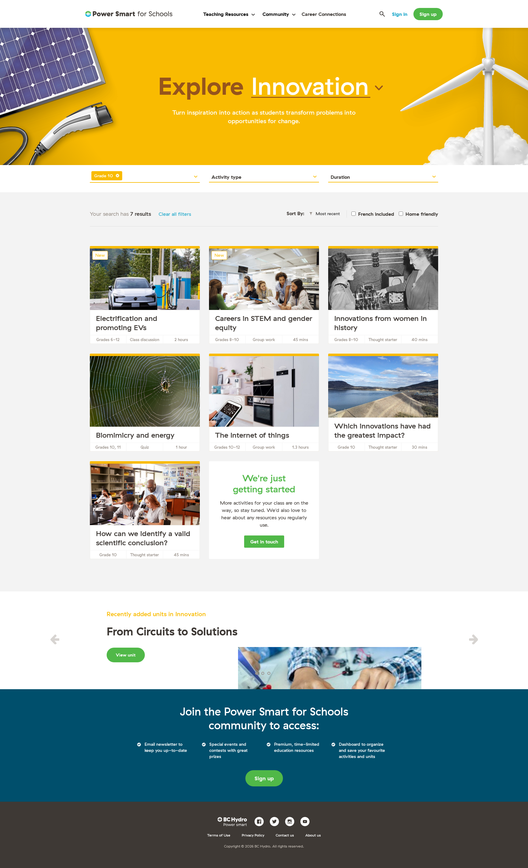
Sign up (428, 14)
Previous (54, 639)
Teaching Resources (225, 14)
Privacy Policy (253, 835)
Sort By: (295, 213)
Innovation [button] (310, 85)
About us (313, 835)
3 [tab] (268, 673)
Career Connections (324, 14)
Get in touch (264, 542)
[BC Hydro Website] (233, 821)
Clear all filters (175, 214)
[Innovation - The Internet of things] (264, 403)
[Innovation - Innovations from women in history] (383, 296)
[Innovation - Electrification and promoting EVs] (145, 296)
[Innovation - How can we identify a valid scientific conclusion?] (145, 511)
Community (275, 14)
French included (376, 214)
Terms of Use (218, 835)
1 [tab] (256, 673)
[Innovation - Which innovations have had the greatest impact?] (383, 403)
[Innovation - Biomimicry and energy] (145, 403)
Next (473, 639)
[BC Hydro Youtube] (307, 821)
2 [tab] (262, 673)
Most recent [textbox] (328, 213)
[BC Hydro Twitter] (277, 821)
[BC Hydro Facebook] (261, 821)
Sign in (399, 14)
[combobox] (145, 177)
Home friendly (421, 214)
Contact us (285, 835)
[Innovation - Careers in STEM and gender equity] (264, 296)
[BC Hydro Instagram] (292, 821)
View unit (126, 655)
